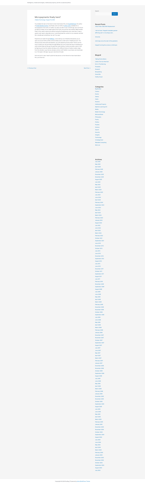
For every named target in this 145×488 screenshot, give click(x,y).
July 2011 (97, 279)
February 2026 (99, 169)
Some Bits (98, 74)
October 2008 (98, 312)
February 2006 (99, 391)
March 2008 (98, 327)
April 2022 (98, 230)
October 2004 (99, 432)
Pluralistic (97, 66)
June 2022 (98, 228)
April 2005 (98, 416)
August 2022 (98, 223)
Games (97, 96)
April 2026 (98, 166)
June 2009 (98, 294)
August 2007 (98, 345)
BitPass (52, 38)
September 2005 (99, 404)
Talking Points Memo (100, 59)
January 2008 (98, 332)
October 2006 (98, 371)
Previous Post (31, 68)
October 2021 (98, 238)
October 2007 (98, 340)
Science (97, 127)
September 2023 (99, 205)
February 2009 (99, 304)
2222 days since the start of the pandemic (106, 41)
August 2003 (98, 467)
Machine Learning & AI (101, 107)
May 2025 (97, 184)
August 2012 (98, 261)
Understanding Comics (42, 25)
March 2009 (98, 302)
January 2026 (98, 172)
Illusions (97, 101)
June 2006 (98, 381)
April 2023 (98, 212)
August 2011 (98, 276)
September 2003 (99, 465)
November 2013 (99, 246)
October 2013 (98, 248)
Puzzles (97, 124)
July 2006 (97, 378)
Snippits (97, 135)
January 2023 (98, 220)
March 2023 (98, 215)
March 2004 (98, 450)
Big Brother (98, 89)
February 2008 (99, 330)
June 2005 (98, 411)
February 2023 (99, 217)
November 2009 (99, 284)
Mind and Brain (99, 114)
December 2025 (99, 174)
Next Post (87, 68)
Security (97, 132)
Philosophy (98, 117)
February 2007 (99, 360)
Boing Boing (98, 72)
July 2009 (97, 291)
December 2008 (99, 307)
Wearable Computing (100, 142)
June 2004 (98, 442)
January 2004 (98, 455)
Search (97, 11)
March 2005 (98, 419)
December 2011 (99, 269)
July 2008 (97, 317)
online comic (67, 25)
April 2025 (98, 187)
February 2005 (99, 422)
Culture (97, 91)
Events (97, 94)
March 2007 (98, 358)
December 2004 (99, 427)
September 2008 (99, 314)
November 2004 (99, 429)
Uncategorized (99, 140)
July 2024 (97, 195)
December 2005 (99, 396)
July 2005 (97, 409)
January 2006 (98, 393)
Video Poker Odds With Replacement (105, 26)
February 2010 (99, 281)
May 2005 (97, 414)
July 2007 (97, 348)
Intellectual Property (100, 104)
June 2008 (98, 320)
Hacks (96, 99)
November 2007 (99, 337)
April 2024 (98, 200)
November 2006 (99, 368)
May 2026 (97, 164)
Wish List (97, 145)
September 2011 (99, 274)
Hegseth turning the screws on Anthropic (106, 45)
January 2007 (98, 363)
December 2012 (99, 256)
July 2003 (97, 470)
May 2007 (97, 353)
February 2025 (99, 192)
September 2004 (99, 434)
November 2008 (99, 309)
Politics (97, 122)
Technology (98, 137)
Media (96, 109)
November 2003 (99, 460)
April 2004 (98, 447)
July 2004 (97, 439)
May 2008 (97, 322)
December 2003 (99, 457)
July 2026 (97, 161)
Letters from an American (102, 61)
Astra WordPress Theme (83, 481)
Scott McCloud (72, 24)
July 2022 (97, 225)
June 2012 (98, 266)
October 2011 (98, 271)
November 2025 (99, 177)
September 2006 (99, 373)
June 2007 (98, 350)
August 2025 (98, 179)
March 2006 (98, 388)
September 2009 (99, 286)
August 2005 (98, 406)
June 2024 (98, 197)
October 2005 (98, 401)
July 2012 (97, 263)
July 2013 (97, 251)
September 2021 (99, 240)
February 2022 (99, 235)
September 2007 (99, 342)
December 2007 (99, 335)
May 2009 (97, 297)
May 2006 (97, 383)
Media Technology (40, 20)
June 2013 (98, 253)
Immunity (97, 37)
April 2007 (98, 355)
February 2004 (99, 452)
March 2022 (98, 233)
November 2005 (99, 399)
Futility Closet (98, 77)
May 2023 (97, 210)
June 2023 (98, 207)
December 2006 (99, 365)
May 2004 (97, 445)
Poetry (97, 119)
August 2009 (98, 289)
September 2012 (99, 258)
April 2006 (98, 386)
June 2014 (98, 243)
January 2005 (98, 424)
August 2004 (98, 437)
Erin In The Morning (100, 64)
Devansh (97, 69)
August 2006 (98, 376)
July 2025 (97, 182)
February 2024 (99, 202)
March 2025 (98, 189)
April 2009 (98, 299)
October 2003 (99, 462)
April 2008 (98, 325)
